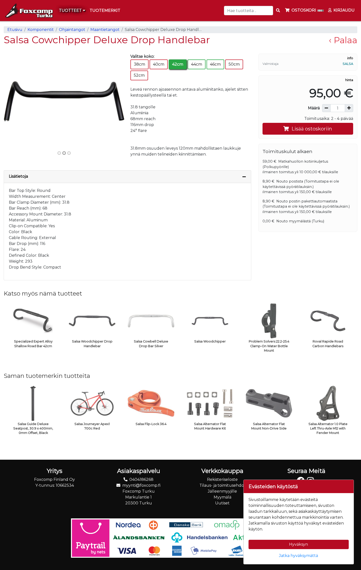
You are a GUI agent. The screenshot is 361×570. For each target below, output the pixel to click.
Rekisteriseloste (222, 479)
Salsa (348, 64)
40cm (158, 64)
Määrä (314, 108)
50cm (234, 64)
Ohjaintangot (72, 29)
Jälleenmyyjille (222, 491)
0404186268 (141, 479)
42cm (177, 64)
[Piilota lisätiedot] (244, 176)
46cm (215, 64)
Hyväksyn (298, 544)
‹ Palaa (343, 40)
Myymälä (222, 497)
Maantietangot (105, 29)
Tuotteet (71, 10)
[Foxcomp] (28, 10)
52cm (139, 75)
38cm (139, 64)
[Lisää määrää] (349, 108)
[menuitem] (105, 10)
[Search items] (278, 10)
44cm (196, 64)
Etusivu (14, 29)
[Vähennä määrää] (326, 108)
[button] (13, 101)
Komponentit (41, 29)
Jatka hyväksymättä (298, 555)
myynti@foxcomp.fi (141, 485)
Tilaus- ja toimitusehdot (222, 485)
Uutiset (222, 503)
